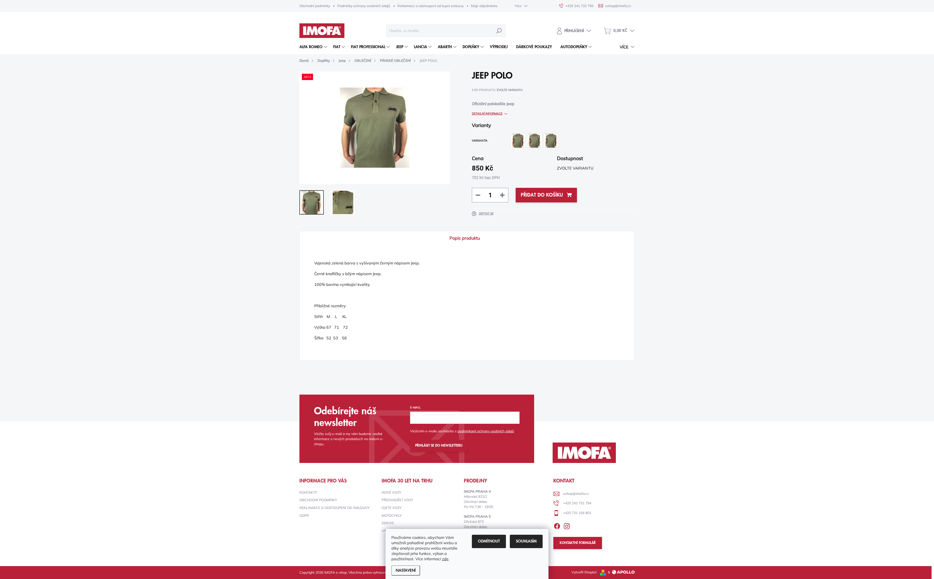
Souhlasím (526, 541)
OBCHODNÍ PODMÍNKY (318, 500)
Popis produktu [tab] (464, 238)
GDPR (304, 515)
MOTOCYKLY (392, 515)
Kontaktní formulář (578, 543)
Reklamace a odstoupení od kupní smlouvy (430, 6)
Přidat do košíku (542, 195)
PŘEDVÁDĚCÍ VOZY (397, 500)
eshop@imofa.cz (576, 493)
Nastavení (406, 570)
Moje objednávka (484, 6)
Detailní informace (487, 113)
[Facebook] (557, 525)
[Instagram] (566, 525)
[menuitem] (313, 47)
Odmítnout (489, 541)
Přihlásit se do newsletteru (438, 446)
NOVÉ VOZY (391, 492)
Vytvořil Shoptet (584, 572)
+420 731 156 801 (577, 513)
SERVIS (388, 523)
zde (445, 558)
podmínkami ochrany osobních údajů (486, 431)
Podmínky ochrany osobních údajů (363, 6)
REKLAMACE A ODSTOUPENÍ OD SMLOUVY (334, 508)
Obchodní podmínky (314, 6)
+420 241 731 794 (577, 503)
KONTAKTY (308, 492)
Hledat (499, 31)
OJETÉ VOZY (392, 508)
